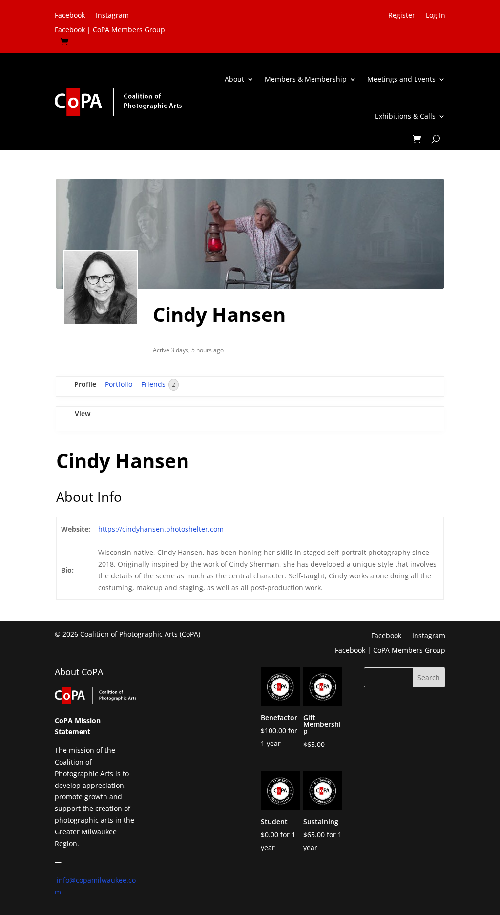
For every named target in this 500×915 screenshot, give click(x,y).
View (82, 413)
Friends (158, 384)
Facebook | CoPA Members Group (110, 30)
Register (401, 16)
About (234, 79)
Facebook (70, 16)
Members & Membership (306, 79)
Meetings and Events (401, 79)
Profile (85, 384)
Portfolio (118, 384)
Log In (435, 16)
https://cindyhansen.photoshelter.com (161, 528)
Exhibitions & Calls (405, 116)
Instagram (112, 16)
